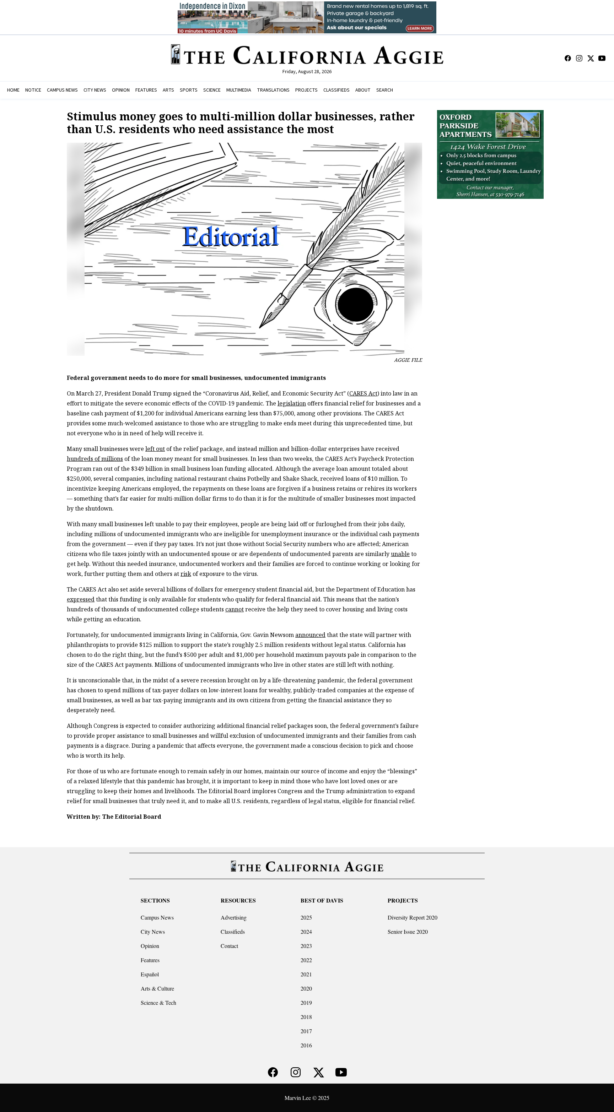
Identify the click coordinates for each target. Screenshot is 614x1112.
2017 (306, 1031)
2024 (306, 931)
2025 (306, 917)
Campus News (157, 917)
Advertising (234, 917)
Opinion (150, 945)
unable (400, 554)
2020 (306, 988)
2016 (306, 1045)
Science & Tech (158, 1002)
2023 (306, 945)
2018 (306, 1016)
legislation (292, 403)
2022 (306, 960)
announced (310, 635)
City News (153, 931)
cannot (234, 609)
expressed (81, 599)
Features (150, 960)
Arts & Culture (157, 988)
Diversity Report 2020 (412, 917)
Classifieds (233, 931)
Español (150, 974)
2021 (306, 974)
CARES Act (363, 393)
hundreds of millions (95, 459)
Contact (229, 945)
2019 (306, 1002)
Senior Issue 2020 (408, 931)
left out (155, 449)
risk (186, 574)
